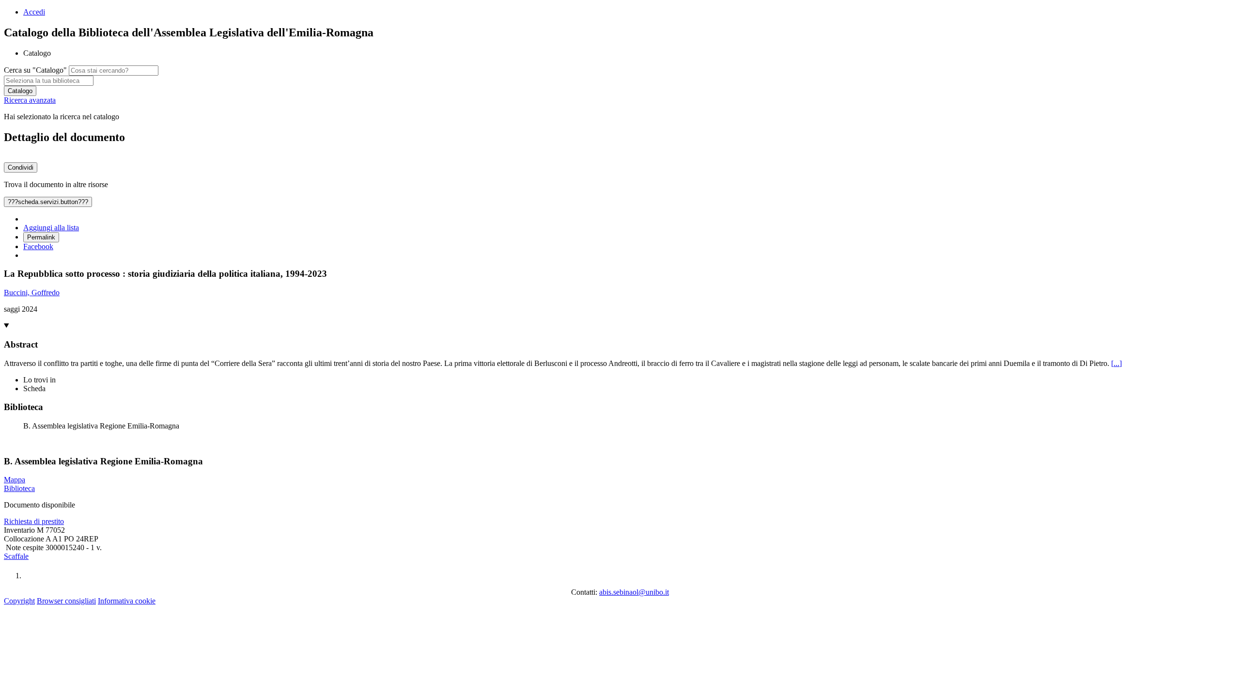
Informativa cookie (126, 601)
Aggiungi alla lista (51, 227)
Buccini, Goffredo (32, 292)
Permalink (41, 237)
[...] (1116, 363)
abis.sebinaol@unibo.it (634, 592)
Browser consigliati (66, 601)
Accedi (34, 12)
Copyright (19, 601)
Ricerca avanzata (30, 100)
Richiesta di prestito (34, 521)
